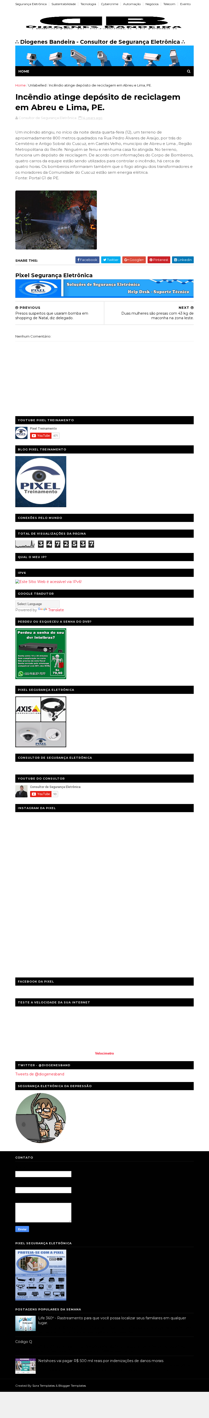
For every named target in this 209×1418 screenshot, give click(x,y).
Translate (56, 610)
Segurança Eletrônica (31, 4)
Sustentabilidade (63, 4)
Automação (132, 4)
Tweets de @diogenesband (39, 1074)
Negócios (152, 4)
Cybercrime (109, 4)
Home (23, 71)
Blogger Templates (72, 1385)
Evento (185, 4)
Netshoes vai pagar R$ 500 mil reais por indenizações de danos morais (100, 1360)
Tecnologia (88, 4)
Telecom (169, 4)
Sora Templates (43, 1385)
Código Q (23, 1341)
